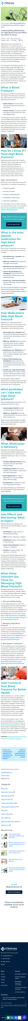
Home (2, 23)
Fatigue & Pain (5, 799)
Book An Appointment (14, 224)
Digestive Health (6, 796)
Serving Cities (5, 814)
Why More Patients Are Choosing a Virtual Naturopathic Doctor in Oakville (17, 844)
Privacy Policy (4, 985)
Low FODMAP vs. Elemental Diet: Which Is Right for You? (17, 851)
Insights (7, 23)
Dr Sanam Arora (17, 38)
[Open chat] (24, 1017)
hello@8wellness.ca (6, 772)
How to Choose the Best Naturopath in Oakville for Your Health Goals (16, 835)
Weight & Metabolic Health (9, 821)
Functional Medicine (20, 992)
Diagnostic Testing (7, 792)
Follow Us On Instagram (14, 892)
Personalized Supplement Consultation (18, 983)
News (3, 810)
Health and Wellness (7, 803)
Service (2, 974)
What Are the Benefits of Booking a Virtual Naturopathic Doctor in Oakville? (17, 869)
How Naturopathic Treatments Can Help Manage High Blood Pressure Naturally (13, 661)
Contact (3, 982)
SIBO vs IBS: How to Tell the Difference (15, 860)
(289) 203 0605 (5, 775)
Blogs (3, 788)
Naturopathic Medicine (8, 807)
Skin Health (4, 818)
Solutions (3, 977)
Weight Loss (5, 825)
